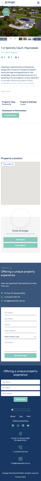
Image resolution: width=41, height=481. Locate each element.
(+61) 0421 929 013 (20, 452)
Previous (3, 39)
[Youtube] (28, 425)
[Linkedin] (23, 425)
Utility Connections (20, 421)
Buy (21, 416)
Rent (29, 416)
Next (37, 39)
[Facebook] (13, 425)
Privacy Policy (20, 477)
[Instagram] (18, 425)
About (13, 416)
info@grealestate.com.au (20, 463)
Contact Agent (9, 52)
